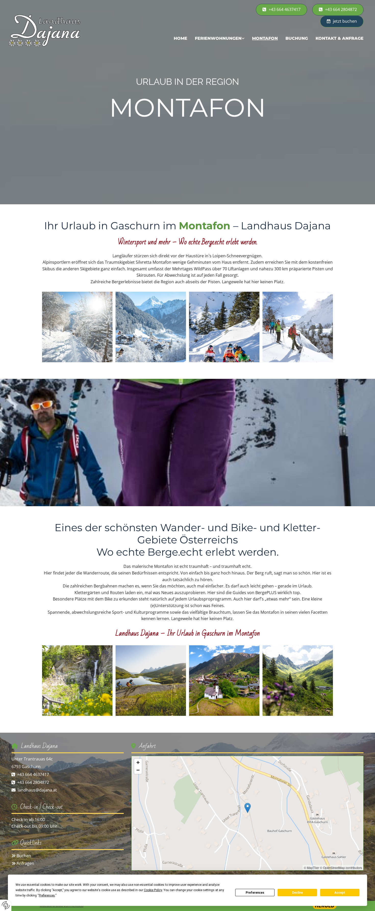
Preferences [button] (47, 895)
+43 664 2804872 (33, 782)
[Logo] (50, 30)
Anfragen (25, 863)
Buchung (296, 38)
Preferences (255, 892)
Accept (339, 892)
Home (180, 38)
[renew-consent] (5, 905)
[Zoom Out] (138, 770)
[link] (219, 38)
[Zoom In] (138, 762)
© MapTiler (311, 867)
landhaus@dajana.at (37, 790)
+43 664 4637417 (33, 774)
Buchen (24, 856)
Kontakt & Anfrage (340, 38)
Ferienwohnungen (218, 38)
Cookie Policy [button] (153, 890)
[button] (338, 10)
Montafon (265, 38)
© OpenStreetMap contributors (341, 867)
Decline (297, 892)
